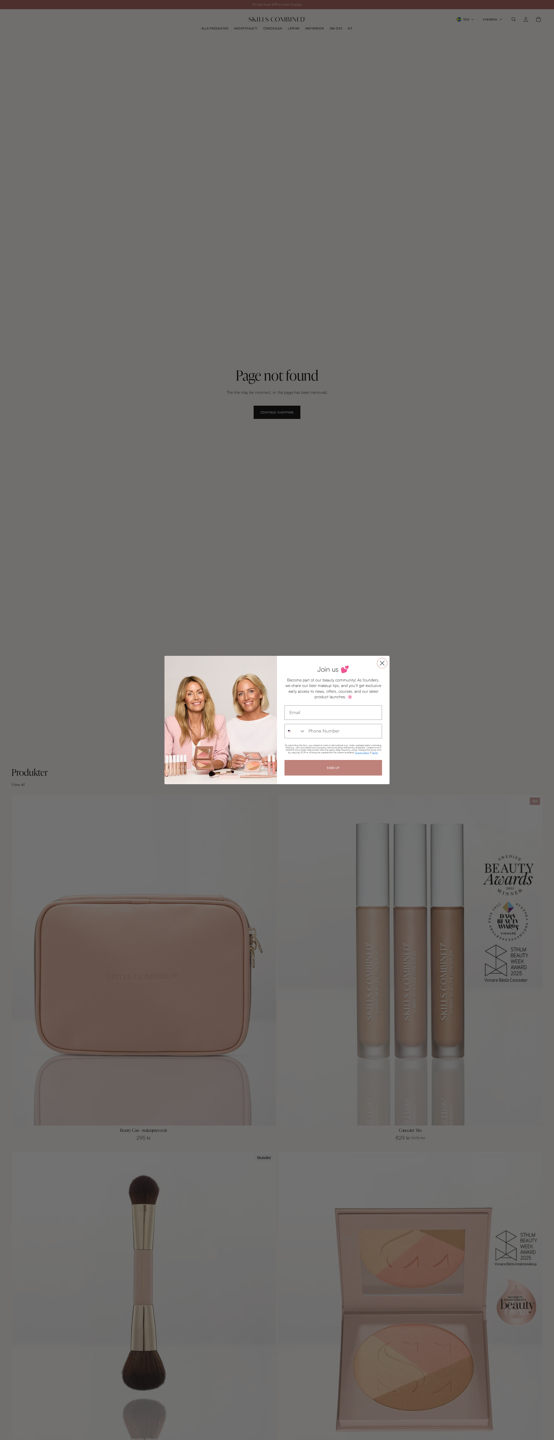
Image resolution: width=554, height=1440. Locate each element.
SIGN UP (333, 767)
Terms (375, 752)
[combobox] (295, 731)
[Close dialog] (382, 663)
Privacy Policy (362, 752)
